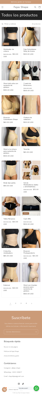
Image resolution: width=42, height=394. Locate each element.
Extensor (7, 285)
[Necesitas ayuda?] (36, 388)
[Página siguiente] (31, 303)
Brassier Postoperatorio (29, 252)
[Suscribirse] (36, 332)
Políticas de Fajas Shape (11, 351)
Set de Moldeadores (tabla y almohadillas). (31, 185)
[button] (2, 7)
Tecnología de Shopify (25, 392)
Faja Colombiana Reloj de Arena (30, 50)
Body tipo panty (10, 183)
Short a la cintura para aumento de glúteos (10, 151)
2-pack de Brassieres (28, 84)
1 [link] (10, 303)
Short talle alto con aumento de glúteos (11, 85)
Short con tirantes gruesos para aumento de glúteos (30, 288)
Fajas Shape (18, 392)
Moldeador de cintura (9, 50)
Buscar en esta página (11, 347)
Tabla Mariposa (9, 219)
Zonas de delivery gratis (11, 356)
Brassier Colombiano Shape (11, 118)
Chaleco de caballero (28, 118)
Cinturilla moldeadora (8, 252)
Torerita (26, 149)
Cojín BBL (27, 219)
